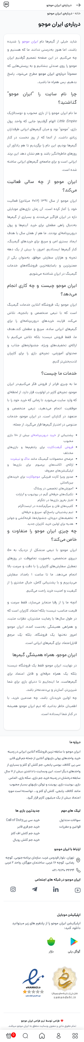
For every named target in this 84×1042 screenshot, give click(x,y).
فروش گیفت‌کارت (60, 447)
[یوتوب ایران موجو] (77, 890)
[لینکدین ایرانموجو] (55, 889)
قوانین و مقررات (69, 826)
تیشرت (15, 458)
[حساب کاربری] (58, 1036)
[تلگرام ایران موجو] (34, 889)
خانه (77, 13)
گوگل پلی (74, 951)
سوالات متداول (70, 820)
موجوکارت (33, 476)
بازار (51, 951)
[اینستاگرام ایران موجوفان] (13, 889)
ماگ (27, 458)
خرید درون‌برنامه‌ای (43, 435)
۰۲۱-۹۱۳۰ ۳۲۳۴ (63, 870)
